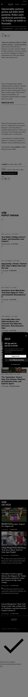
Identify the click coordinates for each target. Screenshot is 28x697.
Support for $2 (15, 356)
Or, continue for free (15, 364)
